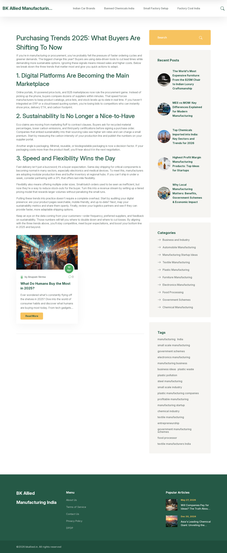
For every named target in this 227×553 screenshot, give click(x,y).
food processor (167, 437)
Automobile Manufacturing (179, 247)
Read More (31, 316)
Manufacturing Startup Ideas (180, 254)
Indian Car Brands (84, 8)
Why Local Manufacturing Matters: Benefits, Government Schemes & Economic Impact (187, 193)
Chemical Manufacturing (178, 307)
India (180, 339)
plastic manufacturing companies (178, 393)
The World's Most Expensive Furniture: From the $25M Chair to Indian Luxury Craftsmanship (186, 79)
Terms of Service (76, 507)
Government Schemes (176, 299)
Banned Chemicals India (119, 8)
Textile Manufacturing (176, 262)
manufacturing (166, 339)
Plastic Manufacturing (176, 269)
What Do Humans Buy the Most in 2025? (45, 286)
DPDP (69, 528)
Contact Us (72, 514)
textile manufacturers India (174, 443)
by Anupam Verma (35, 276)
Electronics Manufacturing (179, 284)
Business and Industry (176, 239)
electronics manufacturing (174, 357)
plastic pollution (167, 375)
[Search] (223, 8)
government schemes (171, 351)
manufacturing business (172, 363)
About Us (71, 500)
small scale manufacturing (174, 345)
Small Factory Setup (155, 8)
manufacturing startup (171, 405)
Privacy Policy (74, 521)
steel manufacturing (170, 381)
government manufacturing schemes (174, 430)
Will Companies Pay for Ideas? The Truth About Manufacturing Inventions (195, 507)
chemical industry (168, 411)
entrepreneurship (168, 423)
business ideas (167, 369)
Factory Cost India (188, 8)
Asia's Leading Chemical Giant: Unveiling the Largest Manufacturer (196, 523)
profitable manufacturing (173, 399)
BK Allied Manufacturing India (27, 8)
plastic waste (186, 369)
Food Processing (173, 292)
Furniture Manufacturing (177, 277)
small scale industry (170, 387)
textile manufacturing (171, 417)
